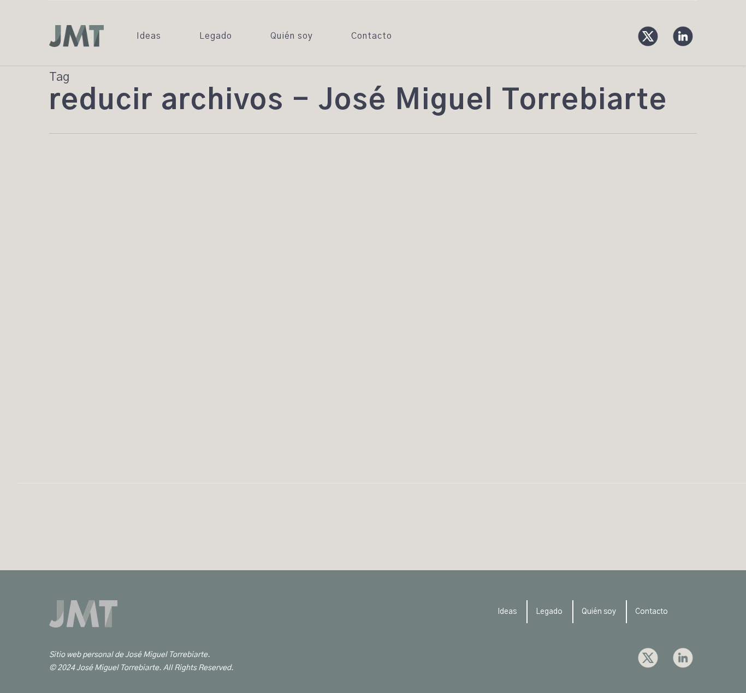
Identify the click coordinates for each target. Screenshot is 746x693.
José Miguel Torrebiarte (73, 335)
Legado (549, 612)
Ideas (507, 612)
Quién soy (599, 612)
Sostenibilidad (135, 335)
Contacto (651, 612)
